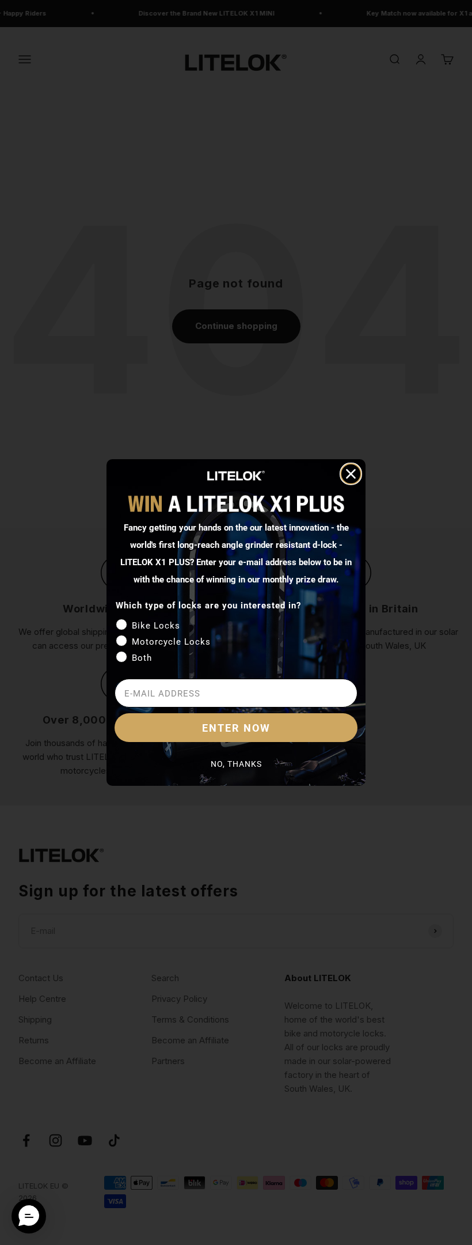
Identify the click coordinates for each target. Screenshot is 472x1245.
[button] (29, 1216)
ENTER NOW (236, 728)
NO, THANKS (236, 763)
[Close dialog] (351, 474)
